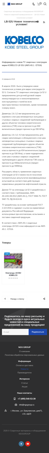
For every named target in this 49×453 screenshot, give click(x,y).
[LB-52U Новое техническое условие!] (24, 42)
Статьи (24, 383)
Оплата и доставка (24, 365)
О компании (24, 351)
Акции (24, 386)
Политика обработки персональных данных (24, 355)
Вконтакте (21, 443)
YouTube (27, 443)
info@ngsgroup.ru (26, 405)
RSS (44, 22)
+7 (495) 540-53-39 (27, 399)
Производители (24, 372)
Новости (24, 369)
